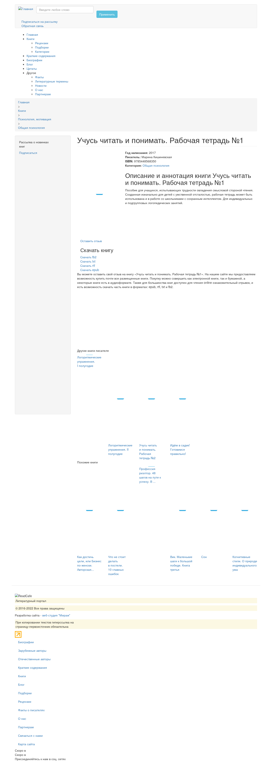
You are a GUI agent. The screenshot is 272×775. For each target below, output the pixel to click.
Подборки (42, 47)
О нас (39, 90)
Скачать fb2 (88, 257)
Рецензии (41, 43)
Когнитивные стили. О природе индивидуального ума (244, 563)
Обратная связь (32, 26)
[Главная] (27, 8)
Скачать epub (89, 270)
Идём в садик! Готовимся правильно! (180, 449)
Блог (30, 64)
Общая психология (156, 165)
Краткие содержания (41, 56)
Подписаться (28, 152)
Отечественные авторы (34, 659)
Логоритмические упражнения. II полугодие (120, 449)
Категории (42, 51)
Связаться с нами (30, 735)
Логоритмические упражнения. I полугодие (89, 361)
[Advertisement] (43, 218)
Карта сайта (26, 744)
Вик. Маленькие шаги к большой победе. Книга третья (181, 563)
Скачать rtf (87, 265)
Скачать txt (87, 261)
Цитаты (32, 68)
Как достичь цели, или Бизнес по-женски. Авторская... (89, 563)
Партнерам (43, 94)
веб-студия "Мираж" (56, 615)
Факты (39, 77)
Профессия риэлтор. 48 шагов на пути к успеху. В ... (150, 475)
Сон (204, 557)
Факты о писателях (31, 710)
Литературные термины (51, 81)
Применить (107, 14)
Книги (30, 39)
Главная (32, 34)
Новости (41, 85)
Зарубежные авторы (32, 650)
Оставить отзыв (91, 241)
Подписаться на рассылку (39, 21)
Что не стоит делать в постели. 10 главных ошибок (117, 565)
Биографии (34, 60)
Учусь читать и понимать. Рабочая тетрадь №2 (148, 451)
